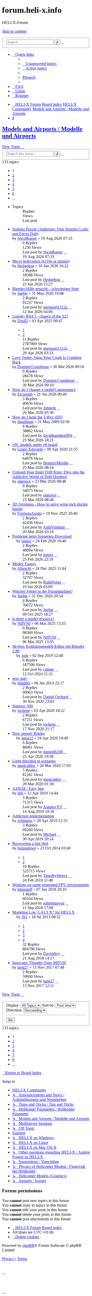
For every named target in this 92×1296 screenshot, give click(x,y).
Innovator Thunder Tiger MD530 (39, 963)
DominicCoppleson (33, 366)
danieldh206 (53, 752)
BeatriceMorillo (55, 463)
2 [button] (13, 175)
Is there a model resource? (33, 619)
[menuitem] (39, 63)
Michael (49, 834)
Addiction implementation (33, 816)
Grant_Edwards (30, 449)
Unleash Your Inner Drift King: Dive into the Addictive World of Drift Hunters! (48, 474)
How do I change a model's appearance (44, 389)
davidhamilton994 (57, 435)
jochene (23, 710)
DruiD (22, 321)
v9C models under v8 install (34, 444)
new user (19, 678)
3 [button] (13, 180)
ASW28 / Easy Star (28, 788)
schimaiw (25, 820)
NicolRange (27, 238)
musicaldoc (26, 765)
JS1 (24, 917)
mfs (20, 793)
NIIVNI (23, 623)
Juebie (22, 293)
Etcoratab (25, 394)
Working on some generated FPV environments (50, 885)
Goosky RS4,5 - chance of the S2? (40, 316)
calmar (48, 669)
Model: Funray (24, 564)
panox (26, 541)
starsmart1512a (55, 307)
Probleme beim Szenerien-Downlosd (42, 536)
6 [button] (13, 193)
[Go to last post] (65, 252)
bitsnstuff (24, 889)
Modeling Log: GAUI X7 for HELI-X (43, 912)
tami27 (22, 967)
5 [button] (13, 189)
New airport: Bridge (28, 733)
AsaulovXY (52, 807)
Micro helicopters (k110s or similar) (41, 261)
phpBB (28, 1245)
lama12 (27, 738)
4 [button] (13, 184)
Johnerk (49, 408)
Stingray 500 (22, 706)
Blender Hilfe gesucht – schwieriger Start (45, 289)
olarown (24, 481)
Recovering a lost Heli (30, 843)
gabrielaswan (53, 903)
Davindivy (51, 953)
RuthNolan (52, 582)
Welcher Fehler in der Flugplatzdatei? (42, 591)
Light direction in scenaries (34, 761)
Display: (13, 1005)
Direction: (14, 1010)
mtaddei (23, 683)
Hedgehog (25, 266)
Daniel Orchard (55, 697)
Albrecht (24, 568)
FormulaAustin (29, 513)
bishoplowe (26, 848)
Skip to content (14, 31)
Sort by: (49, 1005)
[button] (13, 198)
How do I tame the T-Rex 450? (37, 417)
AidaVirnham (54, 527)
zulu (24, 655)
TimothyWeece (55, 875)
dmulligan (25, 422)
